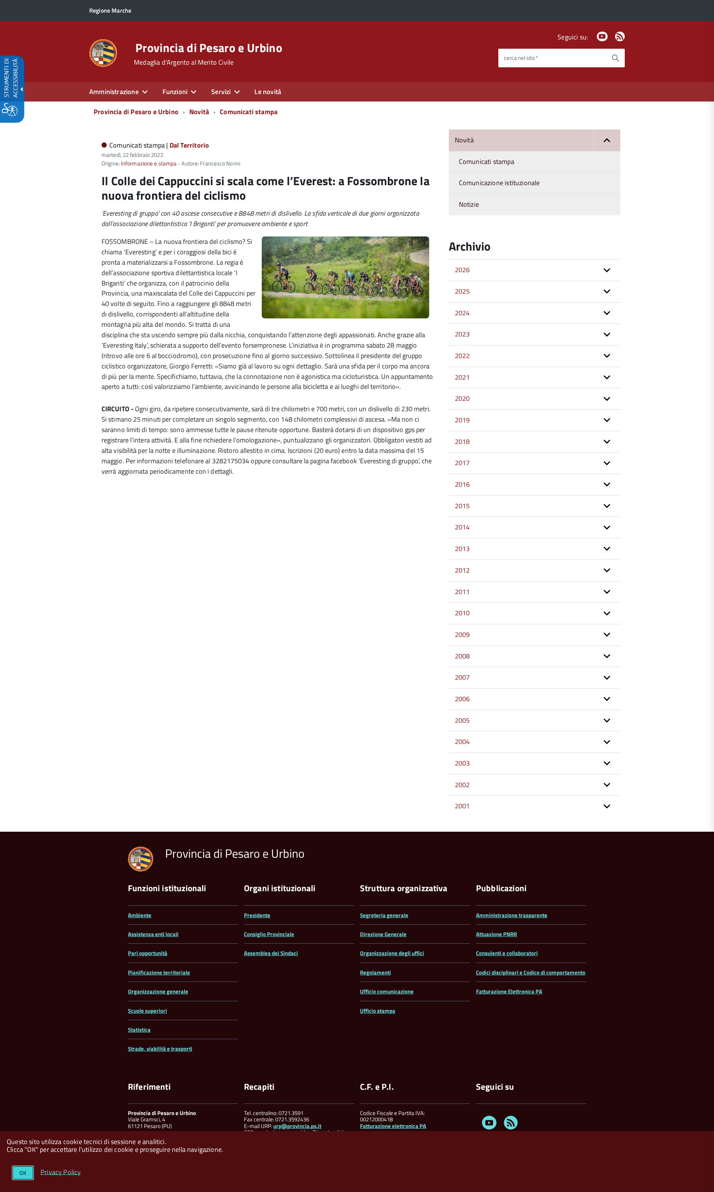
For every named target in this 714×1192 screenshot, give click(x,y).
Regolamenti (375, 972)
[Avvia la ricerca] (615, 58)
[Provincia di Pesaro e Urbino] (103, 52)
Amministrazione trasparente (511, 915)
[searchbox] (552, 58)
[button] (607, 140)
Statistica (139, 1029)
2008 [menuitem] (462, 656)
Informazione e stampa (149, 163)
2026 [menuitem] (462, 270)
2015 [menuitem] (462, 506)
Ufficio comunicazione (387, 991)
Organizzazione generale (158, 991)
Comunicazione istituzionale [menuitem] (499, 183)
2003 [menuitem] (462, 763)
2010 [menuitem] (462, 613)
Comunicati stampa (248, 112)
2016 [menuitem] (462, 484)
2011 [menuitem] (462, 592)
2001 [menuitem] (462, 806)
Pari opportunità (147, 953)
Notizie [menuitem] (469, 204)
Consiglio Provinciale (269, 934)
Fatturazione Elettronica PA (509, 991)
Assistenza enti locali (153, 934)
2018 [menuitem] (462, 441)
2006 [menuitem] (462, 699)
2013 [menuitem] (462, 549)
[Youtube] (602, 37)
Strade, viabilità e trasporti (160, 1048)
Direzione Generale (383, 934)
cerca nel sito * (521, 58)
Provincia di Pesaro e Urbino (208, 48)
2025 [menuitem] (462, 291)
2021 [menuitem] (462, 377)
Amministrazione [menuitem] (114, 92)
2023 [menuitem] (462, 334)
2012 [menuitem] (462, 570)
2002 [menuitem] (462, 785)
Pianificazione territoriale (159, 972)
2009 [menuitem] (462, 634)
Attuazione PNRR (496, 934)
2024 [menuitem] (462, 313)
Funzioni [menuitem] (175, 92)
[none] (345, 316)
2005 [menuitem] (462, 720)
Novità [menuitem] (464, 140)
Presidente (257, 915)
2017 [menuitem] (462, 463)
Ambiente (139, 915)
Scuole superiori (147, 1010)
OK (22, 1173)
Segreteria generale (384, 915)
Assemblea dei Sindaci (271, 953)
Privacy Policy (61, 1172)
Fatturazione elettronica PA (393, 1126)
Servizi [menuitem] (221, 92)
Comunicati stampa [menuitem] (486, 162)
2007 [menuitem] (462, 677)
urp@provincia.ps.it (297, 1126)
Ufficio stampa (377, 1010)
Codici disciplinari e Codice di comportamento (530, 972)
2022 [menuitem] (462, 356)
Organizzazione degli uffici (392, 953)
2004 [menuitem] (462, 742)
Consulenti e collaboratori (507, 953)
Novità (199, 112)
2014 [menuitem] (462, 527)
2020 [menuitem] (462, 398)
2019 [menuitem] (462, 420)
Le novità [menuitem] (267, 92)
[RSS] (620, 37)
